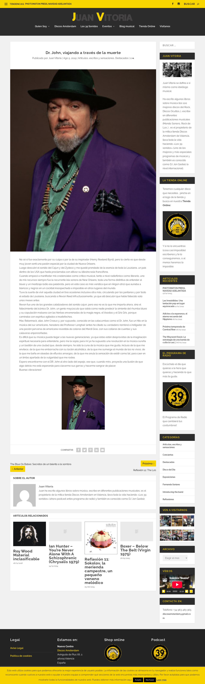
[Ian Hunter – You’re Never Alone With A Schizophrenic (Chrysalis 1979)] (65, 531)
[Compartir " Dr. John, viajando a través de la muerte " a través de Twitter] (84, 450)
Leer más (161, 679)
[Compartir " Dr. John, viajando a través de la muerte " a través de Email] (102, 450)
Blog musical (126, 26)
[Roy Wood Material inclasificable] (29, 534)
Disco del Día (169, 469)
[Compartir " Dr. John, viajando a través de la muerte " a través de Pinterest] (90, 450)
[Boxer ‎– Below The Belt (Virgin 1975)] (136, 531)
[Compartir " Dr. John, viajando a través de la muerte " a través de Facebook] (78, 450)
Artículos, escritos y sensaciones (96, 58)
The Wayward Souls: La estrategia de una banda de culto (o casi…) (176, 340)
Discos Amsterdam (65, 26)
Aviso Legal (16, 648)
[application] (177, 584)
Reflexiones (168, 499)
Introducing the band (173, 492)
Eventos (107, 26)
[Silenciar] (186, 591)
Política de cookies (21, 655)
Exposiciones (169, 477)
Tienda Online (147, 26)
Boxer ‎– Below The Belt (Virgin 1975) (135, 550)
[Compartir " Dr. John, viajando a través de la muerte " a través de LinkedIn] (96, 450)
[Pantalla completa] (191, 591)
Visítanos (165, 26)
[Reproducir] (163, 591)
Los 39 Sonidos (89, 26)
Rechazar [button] (150, 680)
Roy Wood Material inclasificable (26, 555)
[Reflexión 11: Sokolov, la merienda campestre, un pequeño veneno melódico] (101, 538)
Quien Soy (41, 26)
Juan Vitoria (55, 58)
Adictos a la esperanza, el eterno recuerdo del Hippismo (175, 316)
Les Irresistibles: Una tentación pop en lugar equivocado (174, 303)
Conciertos (168, 455)
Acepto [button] (138, 680)
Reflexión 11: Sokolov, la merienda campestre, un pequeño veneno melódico (99, 571)
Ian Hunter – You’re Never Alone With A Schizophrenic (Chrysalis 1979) (64, 554)
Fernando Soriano (171, 484)
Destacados (121, 58)
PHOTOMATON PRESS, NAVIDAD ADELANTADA (48, 4)
